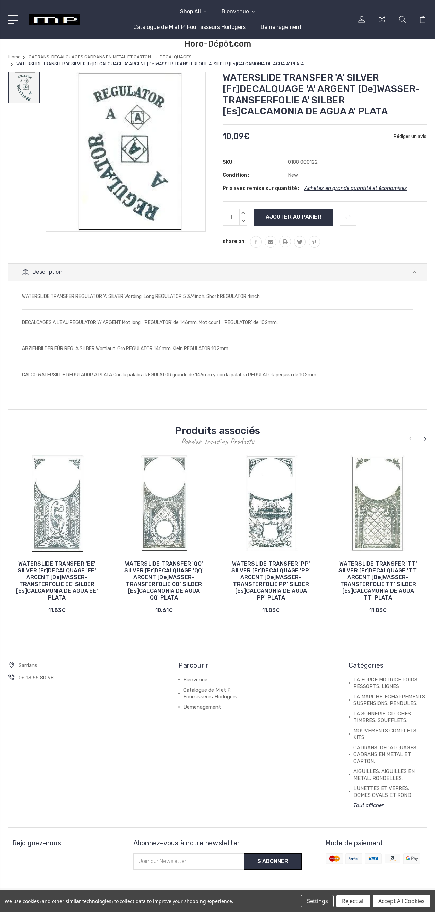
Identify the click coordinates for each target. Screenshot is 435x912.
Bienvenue (235, 11)
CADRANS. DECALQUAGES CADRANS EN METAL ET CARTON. (384, 754)
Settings (317, 901)
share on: (234, 241)
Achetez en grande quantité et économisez (355, 188)
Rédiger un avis (410, 136)
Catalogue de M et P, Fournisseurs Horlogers (189, 27)
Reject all (353, 901)
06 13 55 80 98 (36, 678)
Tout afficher (368, 805)
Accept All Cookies (401, 901)
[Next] (423, 439)
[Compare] (382, 23)
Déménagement (281, 27)
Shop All (190, 11)
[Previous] (412, 439)
